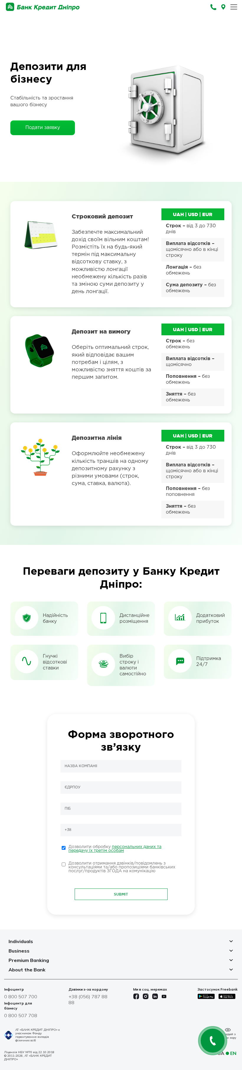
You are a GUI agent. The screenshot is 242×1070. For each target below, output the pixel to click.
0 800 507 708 (20, 1015)
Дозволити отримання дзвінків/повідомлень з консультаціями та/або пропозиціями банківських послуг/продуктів (121, 867)
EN (233, 1053)
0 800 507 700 (20, 996)
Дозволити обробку (114, 848)
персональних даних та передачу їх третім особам (114, 848)
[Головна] (43, 7)
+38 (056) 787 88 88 (87, 999)
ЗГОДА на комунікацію (131, 871)
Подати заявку (42, 127)
